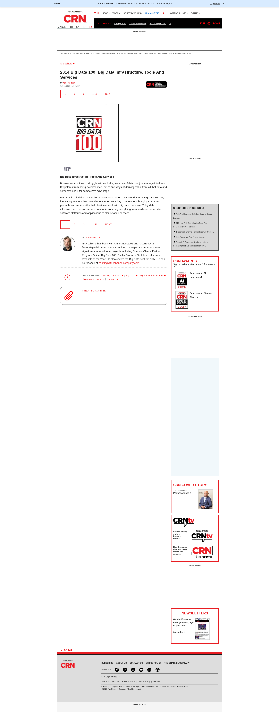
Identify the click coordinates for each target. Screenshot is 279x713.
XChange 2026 (120, 23)
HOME (64, 53)
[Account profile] (209, 23)
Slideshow (66, 63)
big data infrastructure (151, 275)
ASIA (60, 27)
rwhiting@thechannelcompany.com (119, 263)
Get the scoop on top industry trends (180, 535)
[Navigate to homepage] (75, 22)
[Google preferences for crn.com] (156, 84)
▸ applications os (93, 53)
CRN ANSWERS (152, 13)
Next (108, 94)
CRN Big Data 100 (111, 275)
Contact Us (136, 663)
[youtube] (141, 669)
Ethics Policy (153, 663)
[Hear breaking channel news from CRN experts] (202, 552)
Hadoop (111, 279)
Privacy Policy (128, 681)
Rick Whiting (69, 83)
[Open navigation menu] (96, 13)
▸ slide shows (75, 53)
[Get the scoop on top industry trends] (202, 536)
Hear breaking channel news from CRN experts (180, 550)
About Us (121, 663)
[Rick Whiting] (67, 250)
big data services (92, 279)
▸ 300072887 (110, 53)
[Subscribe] (202, 639)
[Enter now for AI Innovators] (183, 288)
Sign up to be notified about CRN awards (194, 264)
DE (77, 27)
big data (130, 275)
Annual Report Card (158, 23)
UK (84, 27)
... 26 (94, 94)
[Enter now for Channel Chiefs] (183, 307)
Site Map (157, 681)
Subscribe (178, 632)
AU (71, 27)
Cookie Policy (144, 681)
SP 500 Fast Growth (137, 23)
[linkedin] (124, 669)
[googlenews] (149, 669)
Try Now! (215, 3)
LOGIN (216, 23)
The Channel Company (176, 663)
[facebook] (116, 669)
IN (65, 27)
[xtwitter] (133, 669)
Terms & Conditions (110, 681)
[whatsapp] (157, 669)
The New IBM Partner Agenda (181, 491)
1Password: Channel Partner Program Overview (195, 232)
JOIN (202, 23)
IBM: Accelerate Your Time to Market (190, 237)
